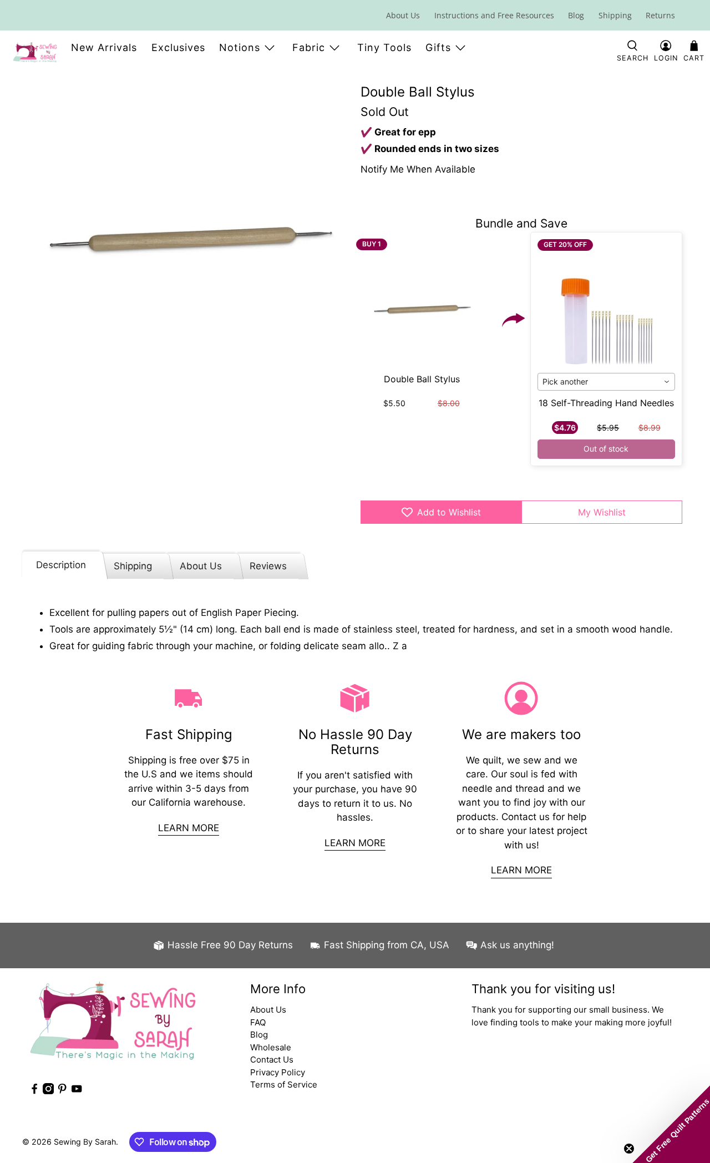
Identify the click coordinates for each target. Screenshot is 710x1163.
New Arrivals (104, 47)
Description (61, 564)
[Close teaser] (629, 1148)
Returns (660, 15)
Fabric (308, 47)
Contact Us (271, 1059)
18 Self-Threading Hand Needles (606, 402)
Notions (239, 47)
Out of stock (606, 448)
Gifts (438, 47)
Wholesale (270, 1047)
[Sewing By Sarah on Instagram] (48, 1091)
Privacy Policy (277, 1072)
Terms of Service (283, 1084)
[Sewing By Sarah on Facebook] (34, 1091)
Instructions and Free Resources (494, 15)
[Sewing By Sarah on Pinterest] (62, 1091)
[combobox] (606, 382)
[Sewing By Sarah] (35, 52)
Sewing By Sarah (85, 1141)
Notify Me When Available (418, 169)
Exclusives (178, 47)
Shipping (615, 15)
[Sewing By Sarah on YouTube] (76, 1091)
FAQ (258, 1022)
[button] (671, 1124)
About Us (403, 15)
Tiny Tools (384, 47)
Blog (576, 15)
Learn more (188, 827)
